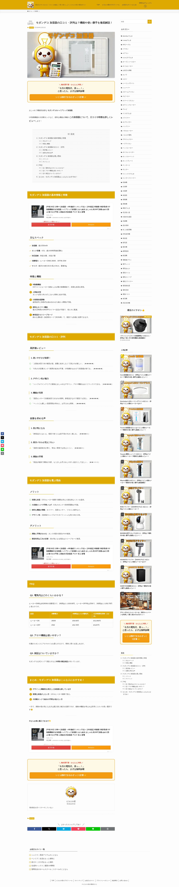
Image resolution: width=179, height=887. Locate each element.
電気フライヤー (128, 281)
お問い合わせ (124, 880)
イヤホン (126, 49)
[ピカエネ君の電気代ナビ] (30, 5)
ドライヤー (126, 118)
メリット (45, 159)
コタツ (125, 79)
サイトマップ (79, 880)
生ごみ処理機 (127, 229)
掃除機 (125, 204)
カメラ (125, 75)
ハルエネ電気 (127, 135)
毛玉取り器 (126, 212)
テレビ (125, 109)
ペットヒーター (128, 148)
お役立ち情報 (127, 70)
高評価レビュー (48, 150)
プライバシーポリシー (103, 880)
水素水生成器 (127, 217)
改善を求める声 (48, 153)
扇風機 (125, 199)
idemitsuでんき (128, 36)
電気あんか (126, 268)
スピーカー (126, 96)
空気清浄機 (126, 234)
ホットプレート (128, 161)
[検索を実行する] (150, 22)
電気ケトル (126, 272)
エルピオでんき (128, 57)
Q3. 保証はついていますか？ (52, 173)
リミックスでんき (128, 174)
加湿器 (31, 27)
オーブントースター (129, 62)
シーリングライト (128, 83)
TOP (52, 880)
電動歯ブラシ (127, 260)
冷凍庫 (125, 186)
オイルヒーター (128, 66)
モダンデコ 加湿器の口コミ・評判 (51, 147)
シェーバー (126, 87)
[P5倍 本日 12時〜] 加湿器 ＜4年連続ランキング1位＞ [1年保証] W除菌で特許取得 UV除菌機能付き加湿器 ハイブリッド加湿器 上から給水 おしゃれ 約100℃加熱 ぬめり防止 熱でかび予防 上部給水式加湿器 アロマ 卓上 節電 (78, 209)
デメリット (46, 162)
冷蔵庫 (125, 191)
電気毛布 (126, 290)
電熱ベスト (126, 294)
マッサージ (126, 165)
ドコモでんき (127, 113)
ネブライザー (127, 122)
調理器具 (126, 251)
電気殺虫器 (126, 285)
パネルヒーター (128, 131)
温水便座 (126, 225)
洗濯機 (125, 221)
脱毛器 (125, 242)
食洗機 (125, 298)
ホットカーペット (128, 156)
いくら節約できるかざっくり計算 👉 (71, 97)
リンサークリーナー (129, 178)
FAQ (40, 165)
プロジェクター (128, 139)
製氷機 (125, 247)
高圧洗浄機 (126, 303)
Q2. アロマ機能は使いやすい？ (53, 170)
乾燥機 (125, 182)
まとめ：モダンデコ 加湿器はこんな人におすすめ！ (58, 177)
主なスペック (47, 141)
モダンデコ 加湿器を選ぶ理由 (50, 156)
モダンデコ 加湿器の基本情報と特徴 (52, 138)
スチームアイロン (128, 92)
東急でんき (126, 208)
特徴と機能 (46, 144)
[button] (34, 829)
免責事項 (114, 880)
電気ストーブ (127, 277)
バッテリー (126, 126)
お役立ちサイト (89, 880)
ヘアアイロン (127, 143)
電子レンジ (126, 264)
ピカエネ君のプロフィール (64, 880)
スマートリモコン (128, 100)
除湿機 (125, 255)
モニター (126, 169)
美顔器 (125, 238)
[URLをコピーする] (108, 829)
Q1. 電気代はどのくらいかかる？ (53, 168)
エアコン (126, 53)
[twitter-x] (145, 6)
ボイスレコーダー (128, 152)
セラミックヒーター (129, 105)
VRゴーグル (127, 44)
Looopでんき (127, 40)
